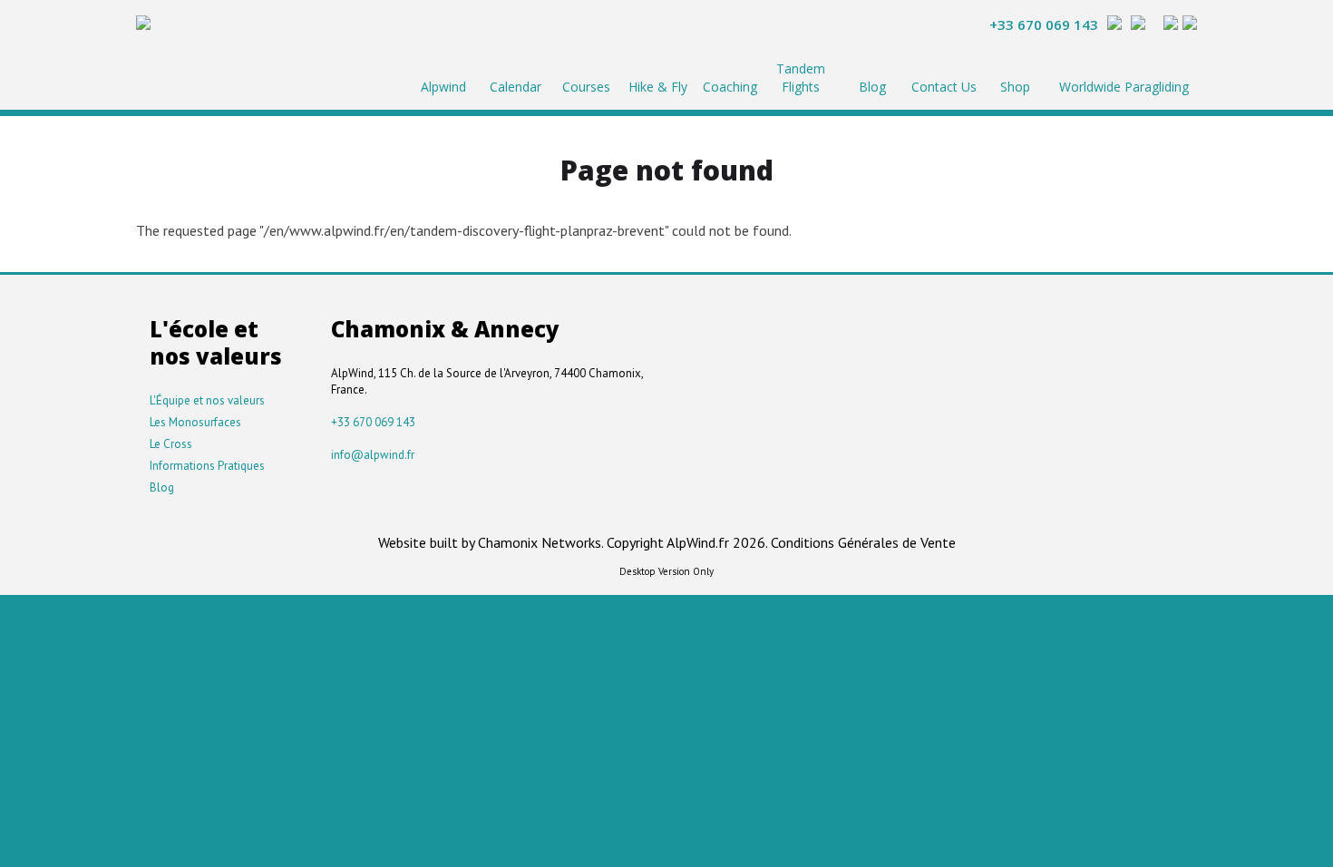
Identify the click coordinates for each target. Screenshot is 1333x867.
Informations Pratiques (207, 465)
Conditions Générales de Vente (863, 542)
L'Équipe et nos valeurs (207, 400)
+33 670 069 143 (1043, 24)
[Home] (143, 25)
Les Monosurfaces (195, 422)
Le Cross (171, 444)
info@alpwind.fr (372, 455)
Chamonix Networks (539, 542)
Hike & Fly (657, 86)
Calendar (515, 86)
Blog (872, 86)
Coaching (730, 86)
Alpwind (443, 86)
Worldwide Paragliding (1124, 86)
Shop (1015, 86)
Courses (586, 86)
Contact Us (944, 86)
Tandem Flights (800, 77)
